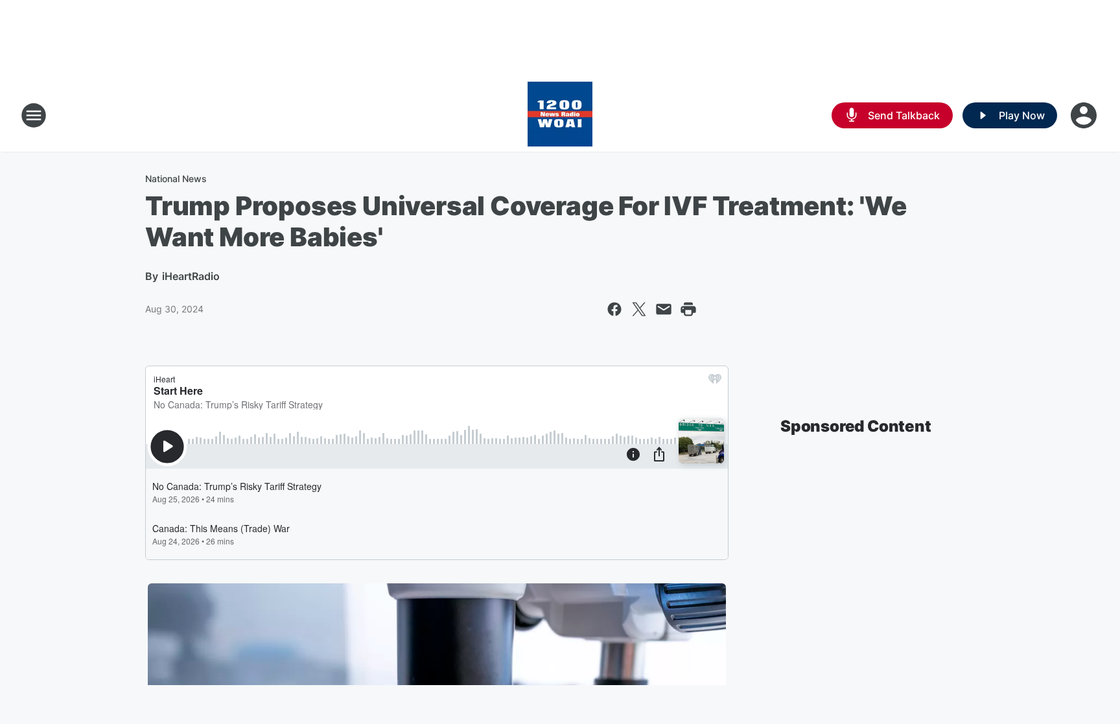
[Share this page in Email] (664, 309)
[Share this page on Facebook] (614, 309)
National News (176, 178)
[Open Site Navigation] (34, 115)
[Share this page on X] (639, 309)
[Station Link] (560, 115)
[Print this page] (688, 309)
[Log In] (1085, 115)
